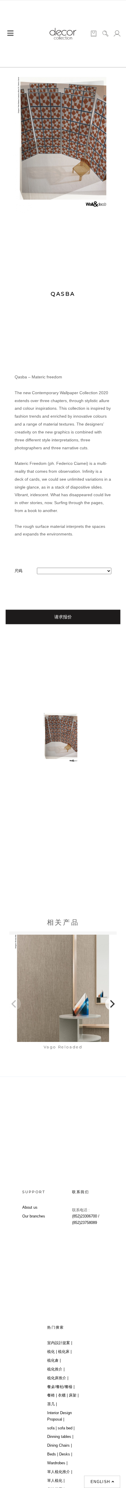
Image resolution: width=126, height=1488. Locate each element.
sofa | (52, 1428)
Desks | (65, 1454)
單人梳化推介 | (59, 1472)
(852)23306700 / (85, 1216)
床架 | (74, 1395)
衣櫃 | (63, 1395)
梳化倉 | (54, 1360)
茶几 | (52, 1404)
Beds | (52, 1454)
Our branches (33, 1216)
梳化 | (52, 1351)
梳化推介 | (55, 1369)
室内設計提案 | (59, 1343)
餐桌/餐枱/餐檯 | (60, 1387)
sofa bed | (66, 1428)
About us (30, 1207)
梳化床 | (64, 1351)
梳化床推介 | (57, 1378)
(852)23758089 (85, 1222)
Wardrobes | (57, 1463)
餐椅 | (52, 1395)
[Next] (111, 1003)
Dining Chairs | (59, 1445)
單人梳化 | (55, 1480)
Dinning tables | (60, 1436)
